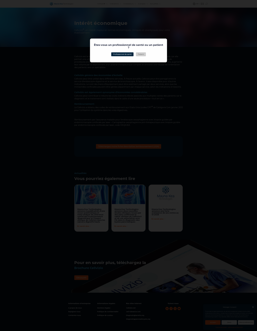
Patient (141, 54)
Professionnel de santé (122, 54)
